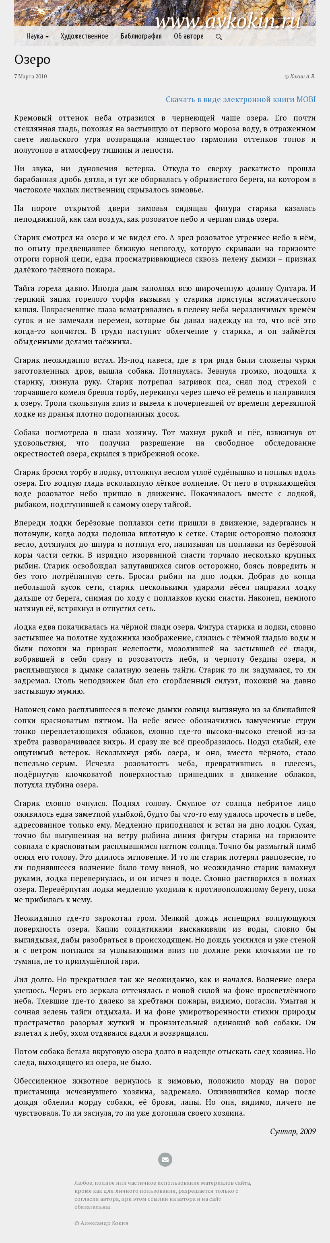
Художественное (84, 36)
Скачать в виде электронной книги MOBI (241, 99)
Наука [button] (35, 36)
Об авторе (189, 36)
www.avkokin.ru (228, 20)
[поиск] (219, 36)
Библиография (141, 36)
